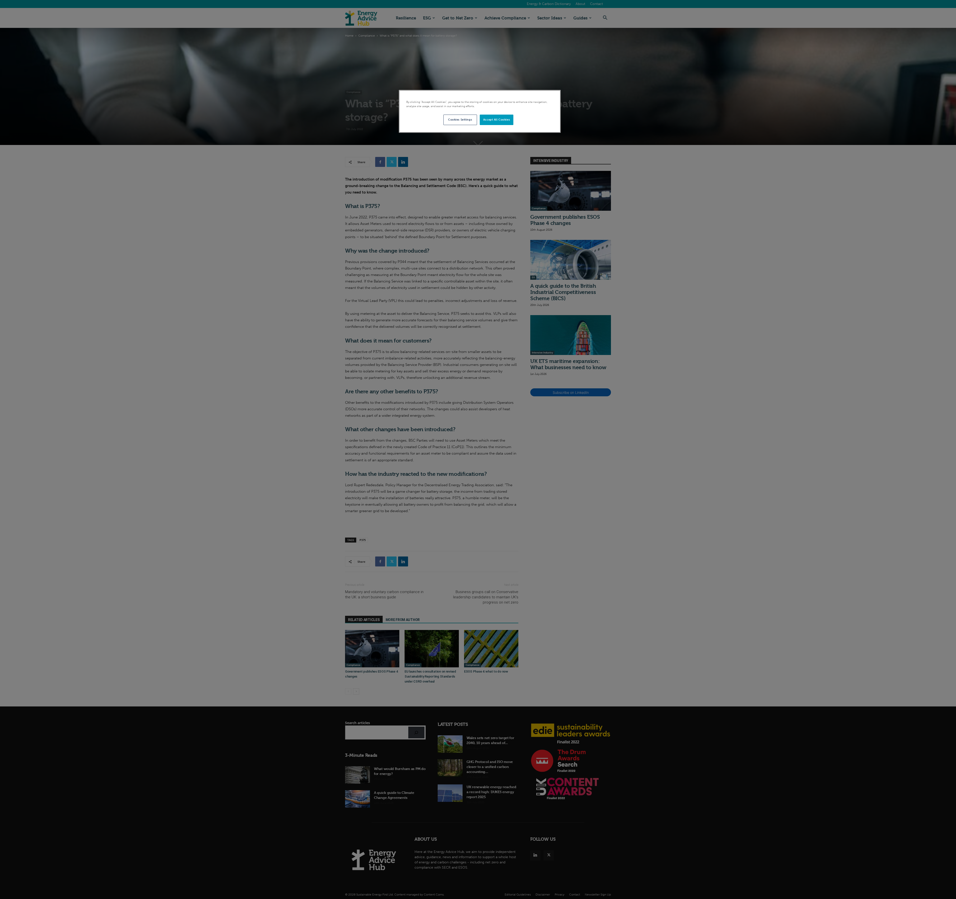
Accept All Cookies (496, 119)
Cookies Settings (460, 119)
